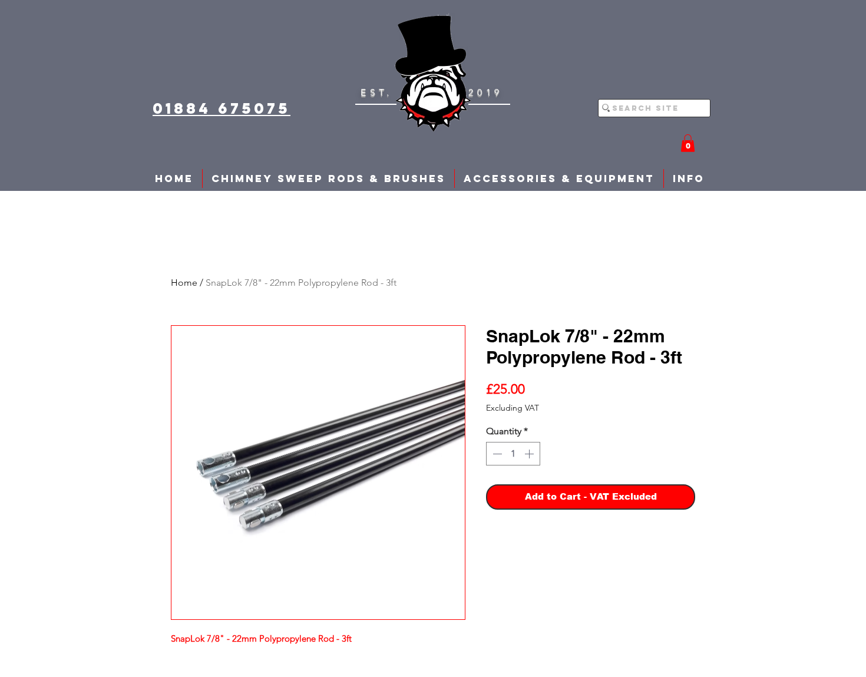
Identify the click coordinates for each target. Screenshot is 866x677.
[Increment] (530, 453)
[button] (687, 143)
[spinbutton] (513, 453)
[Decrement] (496, 453)
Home (184, 282)
